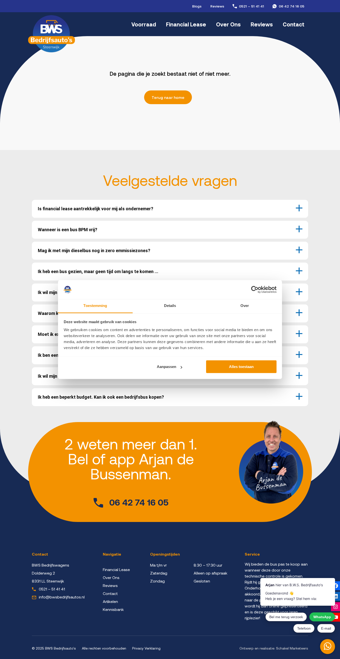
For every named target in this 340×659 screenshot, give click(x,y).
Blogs (197, 6)
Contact (293, 24)
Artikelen (110, 601)
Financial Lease (186, 24)
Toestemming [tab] (95, 306)
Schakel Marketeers (292, 648)
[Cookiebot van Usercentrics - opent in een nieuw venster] (255, 289)
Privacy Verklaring (146, 648)
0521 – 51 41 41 (251, 6)
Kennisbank (113, 609)
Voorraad (143, 24)
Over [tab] (244, 306)
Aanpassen (166, 367)
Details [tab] (170, 306)
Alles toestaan (241, 367)
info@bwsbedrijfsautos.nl (62, 596)
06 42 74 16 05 (291, 6)
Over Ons (228, 24)
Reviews (217, 6)
